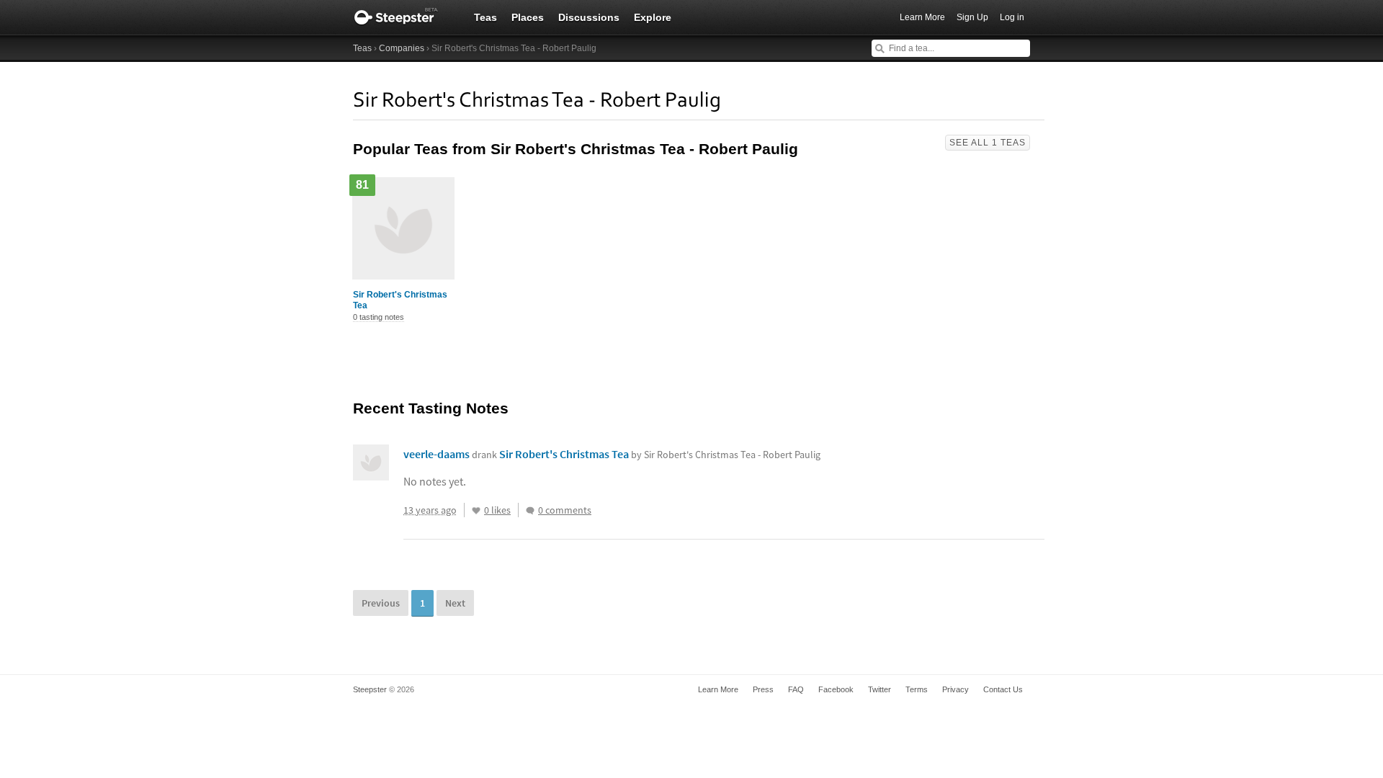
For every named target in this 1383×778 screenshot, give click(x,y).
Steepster (403, 17)
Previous (381, 602)
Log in (1012, 17)
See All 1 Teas (987, 143)
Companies (401, 48)
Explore (652, 17)
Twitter (879, 689)
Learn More (922, 17)
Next (455, 602)
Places (527, 17)
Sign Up (972, 17)
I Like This (476, 510)
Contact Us (1003, 689)
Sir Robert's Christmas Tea (400, 300)
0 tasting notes (378, 317)
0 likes (497, 510)
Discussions (588, 17)
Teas (485, 17)
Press (763, 689)
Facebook (836, 689)
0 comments (564, 510)
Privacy (955, 689)
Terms (916, 689)
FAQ (796, 689)
